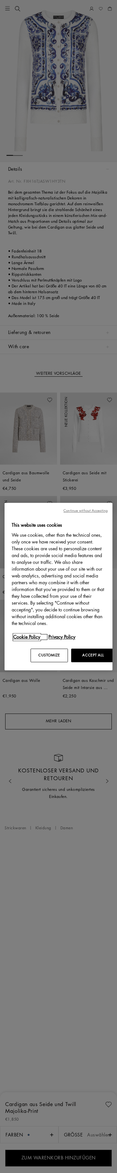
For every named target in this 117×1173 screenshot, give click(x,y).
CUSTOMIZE (49, 655)
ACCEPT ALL (93, 655)
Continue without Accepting (85, 510)
